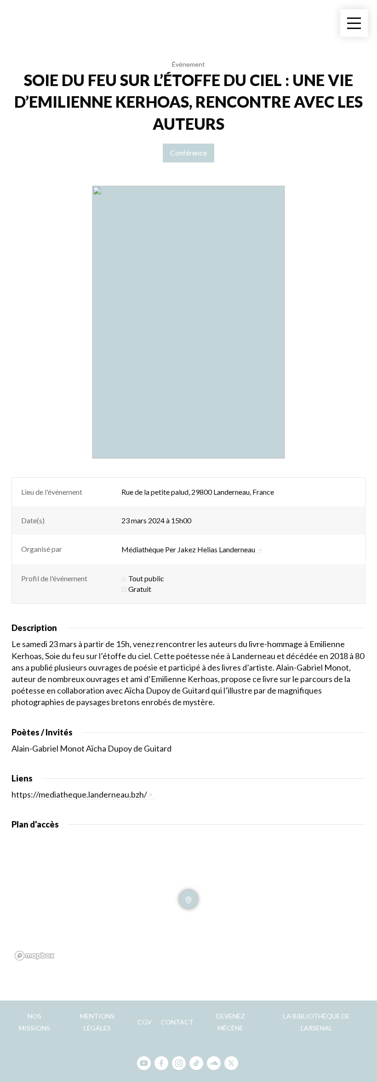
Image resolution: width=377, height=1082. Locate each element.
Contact (177, 1022)
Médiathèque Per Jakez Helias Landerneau (188, 549)
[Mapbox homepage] (34, 955)
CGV (144, 1022)
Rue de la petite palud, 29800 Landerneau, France (197, 491)
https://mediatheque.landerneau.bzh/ (79, 794)
